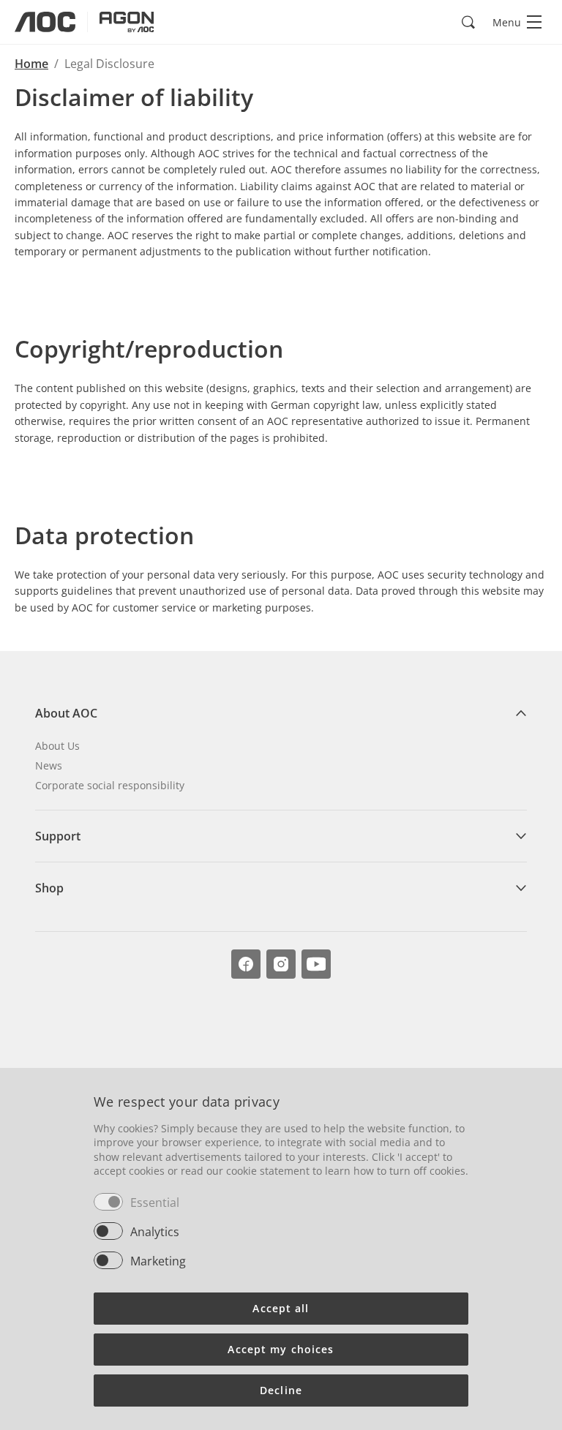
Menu (506, 22)
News (48, 765)
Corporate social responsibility (109, 785)
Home (31, 64)
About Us (57, 746)
